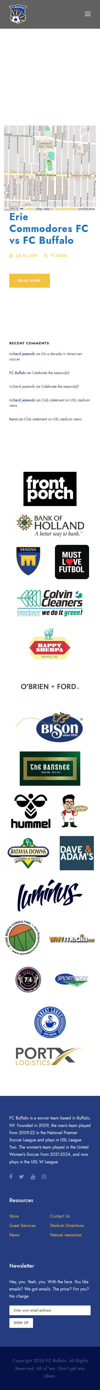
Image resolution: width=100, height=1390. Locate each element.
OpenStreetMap (65, 208)
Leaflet (28, 208)
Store (14, 1216)
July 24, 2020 (26, 255)
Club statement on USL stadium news (53, 419)
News (14, 1235)
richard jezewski (22, 386)
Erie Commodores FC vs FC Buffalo (49, 229)
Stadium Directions (67, 1226)
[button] (50, 162)
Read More (29, 280)
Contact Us (60, 1216)
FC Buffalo (59, 255)
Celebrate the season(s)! (51, 372)
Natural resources (65, 1235)
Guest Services (22, 1226)
